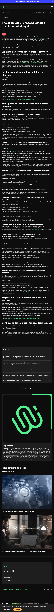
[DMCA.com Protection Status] (15, 604)
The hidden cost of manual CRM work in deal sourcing (18, 511)
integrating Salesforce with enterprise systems (32, 62)
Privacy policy (36, 603)
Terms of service (44, 603)
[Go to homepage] (7, 7)
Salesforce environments (16, 151)
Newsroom (18, 589)
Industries (4, 589)
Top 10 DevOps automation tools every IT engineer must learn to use (23, 318)
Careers (26, 589)
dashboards (40, 38)
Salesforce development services (29, 291)
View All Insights (7, 471)
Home (3, 12)
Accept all (17, 609)
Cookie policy (7, 609)
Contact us (9, 335)
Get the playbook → (34, 1)
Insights (7, 12)
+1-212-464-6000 (8, 580)
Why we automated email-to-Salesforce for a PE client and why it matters (24, 551)
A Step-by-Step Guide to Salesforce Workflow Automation (21, 99)
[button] (4, 34)
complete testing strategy (36, 229)
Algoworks (8, 445)
